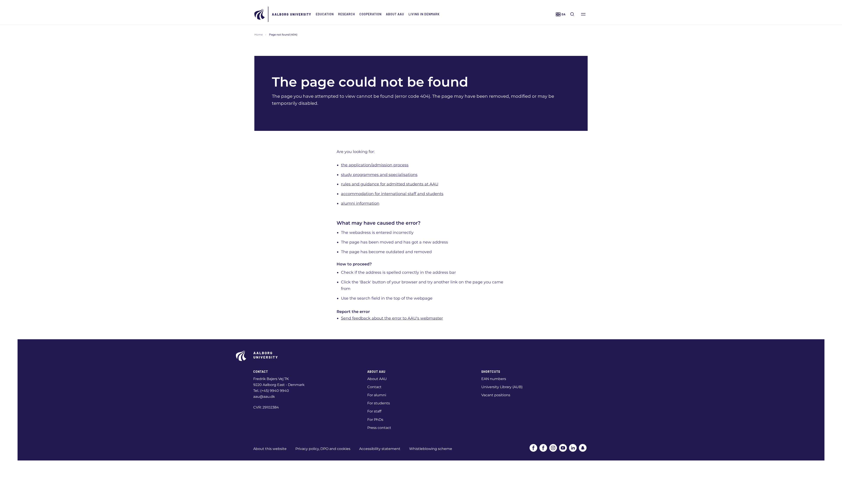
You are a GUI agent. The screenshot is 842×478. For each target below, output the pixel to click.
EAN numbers (493, 379)
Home (258, 34)
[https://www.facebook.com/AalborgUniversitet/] (533, 448)
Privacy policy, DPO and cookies (322, 449)
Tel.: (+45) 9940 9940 (271, 391)
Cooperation (370, 14)
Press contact (379, 428)
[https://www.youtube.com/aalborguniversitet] (563, 448)
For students (378, 403)
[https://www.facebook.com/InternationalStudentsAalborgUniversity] (543, 448)
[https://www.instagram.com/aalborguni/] (553, 448)
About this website (270, 449)
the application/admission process (375, 165)
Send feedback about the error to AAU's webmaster (392, 318)
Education (325, 14)
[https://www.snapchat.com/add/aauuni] (583, 448)
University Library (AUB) (502, 387)
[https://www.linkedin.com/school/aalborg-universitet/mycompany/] (573, 448)
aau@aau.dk (264, 396)
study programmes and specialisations (379, 174)
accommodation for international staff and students (392, 193)
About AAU (395, 14)
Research (346, 14)
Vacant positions (495, 395)
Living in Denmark (424, 14)
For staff (374, 411)
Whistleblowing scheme (430, 449)
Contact (374, 387)
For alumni (376, 395)
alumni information (360, 203)
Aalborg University (291, 14)
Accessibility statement (379, 449)
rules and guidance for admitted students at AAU (389, 184)
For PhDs (375, 420)
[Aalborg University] (259, 14)
